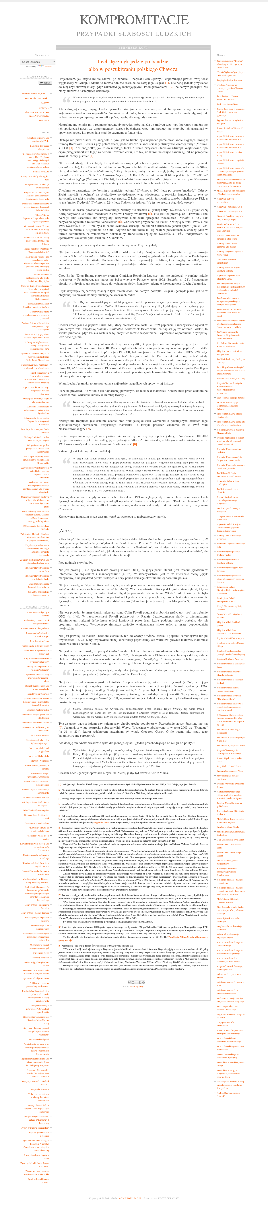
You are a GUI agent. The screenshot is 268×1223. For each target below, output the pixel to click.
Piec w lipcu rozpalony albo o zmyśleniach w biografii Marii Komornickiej (36, 459)
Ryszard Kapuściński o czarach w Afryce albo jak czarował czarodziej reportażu (230, 441)
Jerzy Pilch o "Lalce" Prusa (228, 766)
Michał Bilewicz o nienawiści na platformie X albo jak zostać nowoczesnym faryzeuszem (231, 182)
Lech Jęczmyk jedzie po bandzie (230, 397)
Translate (48, 66)
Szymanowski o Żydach (39, 1039)
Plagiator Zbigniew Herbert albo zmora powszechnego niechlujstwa (35, 326)
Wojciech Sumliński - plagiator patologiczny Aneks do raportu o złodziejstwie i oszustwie (231, 891)
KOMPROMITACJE (134, 19)
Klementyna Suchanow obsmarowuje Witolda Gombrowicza (227, 871)
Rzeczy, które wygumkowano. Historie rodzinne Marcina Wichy (36, 1020)
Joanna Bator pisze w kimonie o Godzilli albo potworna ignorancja (230, 112)
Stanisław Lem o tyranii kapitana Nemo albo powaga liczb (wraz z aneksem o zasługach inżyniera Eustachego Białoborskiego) (35, 292)
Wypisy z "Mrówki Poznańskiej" (35, 1127)
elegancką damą (101, 822)
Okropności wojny (41, 952)
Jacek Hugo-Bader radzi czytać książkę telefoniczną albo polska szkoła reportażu (230, 370)
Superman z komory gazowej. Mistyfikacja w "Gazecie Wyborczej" (36, 1031)
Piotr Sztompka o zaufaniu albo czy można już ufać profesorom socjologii (230, 910)
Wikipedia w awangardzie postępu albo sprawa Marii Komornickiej (37, 448)
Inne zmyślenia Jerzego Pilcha (230, 770)
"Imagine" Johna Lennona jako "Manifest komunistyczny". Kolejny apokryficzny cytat (36, 195)
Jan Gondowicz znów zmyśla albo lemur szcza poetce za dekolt (229, 312)
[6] (120, 221)
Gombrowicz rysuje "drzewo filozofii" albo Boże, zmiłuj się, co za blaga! (36, 229)
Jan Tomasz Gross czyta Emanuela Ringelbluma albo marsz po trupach (229, 335)
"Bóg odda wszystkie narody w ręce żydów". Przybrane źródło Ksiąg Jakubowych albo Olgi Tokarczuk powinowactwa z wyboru (35, 160)
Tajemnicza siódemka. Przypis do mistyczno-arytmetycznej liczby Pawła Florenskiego (35, 356)
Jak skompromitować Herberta (36, 797)
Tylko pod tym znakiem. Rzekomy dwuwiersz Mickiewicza (38, 1097)
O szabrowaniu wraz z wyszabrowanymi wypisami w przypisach (36, 315)
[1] (167, 82)
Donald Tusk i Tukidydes (38, 693)
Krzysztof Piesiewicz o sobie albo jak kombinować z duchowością (34, 847)
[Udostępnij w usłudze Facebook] (140, 982)
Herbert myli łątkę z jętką (38, 755)
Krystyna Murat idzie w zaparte (230, 638)
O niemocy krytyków (40, 957)
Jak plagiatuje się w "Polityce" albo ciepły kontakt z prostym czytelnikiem (230, 64)
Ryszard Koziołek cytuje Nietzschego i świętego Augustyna (227, 500)
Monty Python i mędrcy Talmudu (35, 912)
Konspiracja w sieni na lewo (37, 822)
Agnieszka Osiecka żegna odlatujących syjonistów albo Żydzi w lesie (36, 410)
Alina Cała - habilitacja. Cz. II (229, 211)
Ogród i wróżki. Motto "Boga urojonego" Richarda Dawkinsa (36, 390)
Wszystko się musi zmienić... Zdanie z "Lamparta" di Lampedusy (36, 1119)
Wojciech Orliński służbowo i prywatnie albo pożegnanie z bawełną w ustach (229, 707)
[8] (135, 444)
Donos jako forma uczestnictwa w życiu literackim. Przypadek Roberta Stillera (35, 207)
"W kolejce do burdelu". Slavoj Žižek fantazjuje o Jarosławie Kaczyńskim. (230, 1084)
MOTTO (45, 102)
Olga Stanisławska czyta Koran (230, 839)
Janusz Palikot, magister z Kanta (231, 745)
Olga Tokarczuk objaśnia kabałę (35, 978)
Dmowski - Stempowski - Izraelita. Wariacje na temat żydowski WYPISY (37, 1073)
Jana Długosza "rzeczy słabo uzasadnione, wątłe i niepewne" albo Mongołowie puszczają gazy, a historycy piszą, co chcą (36, 263)
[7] (88, 428)
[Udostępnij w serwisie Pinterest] (143, 982)
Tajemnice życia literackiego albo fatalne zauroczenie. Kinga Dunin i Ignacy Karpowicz (35, 1062)
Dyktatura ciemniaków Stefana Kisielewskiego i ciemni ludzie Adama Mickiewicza (36, 701)
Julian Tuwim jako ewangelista (36, 810)
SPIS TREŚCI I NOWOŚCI (37, 98)
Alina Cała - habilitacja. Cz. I (229, 206)
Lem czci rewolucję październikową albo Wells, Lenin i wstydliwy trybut (37, 277)
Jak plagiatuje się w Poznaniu (229, 80)
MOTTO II (44, 107)
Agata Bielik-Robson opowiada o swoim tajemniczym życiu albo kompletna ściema (231, 171)
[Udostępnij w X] (136, 982)
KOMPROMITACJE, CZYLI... (35, 93)
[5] (150, 213)
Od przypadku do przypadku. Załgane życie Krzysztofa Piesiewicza (36, 421)
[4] (91, 156)
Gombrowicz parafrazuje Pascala (35, 722)
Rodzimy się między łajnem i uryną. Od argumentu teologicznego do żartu (36, 345)
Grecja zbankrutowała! (39, 735)
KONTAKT (44, 120)
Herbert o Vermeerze (40, 760)
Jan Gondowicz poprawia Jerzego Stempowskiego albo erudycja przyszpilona (229, 301)
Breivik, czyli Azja (41, 171)
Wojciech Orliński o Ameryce (229, 658)
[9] (60, 727)
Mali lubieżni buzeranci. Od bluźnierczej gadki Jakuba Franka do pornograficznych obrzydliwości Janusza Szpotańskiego (37, 893)
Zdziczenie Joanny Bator (227, 104)
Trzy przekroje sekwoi (39, 1089)
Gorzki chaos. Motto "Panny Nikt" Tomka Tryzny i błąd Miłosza (36, 240)
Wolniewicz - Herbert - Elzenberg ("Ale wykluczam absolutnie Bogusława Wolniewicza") (34, 537)
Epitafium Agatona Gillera (38, 709)
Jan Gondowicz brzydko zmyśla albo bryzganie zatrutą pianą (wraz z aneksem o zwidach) (231, 323)
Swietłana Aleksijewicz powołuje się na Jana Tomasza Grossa (230, 88)
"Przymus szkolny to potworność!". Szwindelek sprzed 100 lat (37, 1008)
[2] (172, 86)
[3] (71, 148)
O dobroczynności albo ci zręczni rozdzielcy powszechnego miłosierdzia (35, 936)
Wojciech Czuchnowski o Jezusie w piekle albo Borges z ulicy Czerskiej (230, 227)
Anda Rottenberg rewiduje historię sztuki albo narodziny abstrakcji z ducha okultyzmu (229, 795)
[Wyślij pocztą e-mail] (129, 982)
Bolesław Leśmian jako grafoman (34, 628)
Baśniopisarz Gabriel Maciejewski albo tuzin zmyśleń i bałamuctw (230, 590)
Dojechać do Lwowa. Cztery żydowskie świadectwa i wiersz (37, 677)
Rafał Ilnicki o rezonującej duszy (231, 378)
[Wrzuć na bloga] (133, 982)
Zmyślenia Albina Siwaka (228, 826)
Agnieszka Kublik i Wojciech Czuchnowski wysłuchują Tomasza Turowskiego (229, 527)
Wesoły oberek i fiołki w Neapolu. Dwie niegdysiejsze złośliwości (36, 1108)
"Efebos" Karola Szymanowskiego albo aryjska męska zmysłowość (36, 218)
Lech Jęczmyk (137, 986)
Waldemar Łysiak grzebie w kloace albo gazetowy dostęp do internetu (230, 578)
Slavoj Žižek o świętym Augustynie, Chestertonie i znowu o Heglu (228, 1073)
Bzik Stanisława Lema (39, 641)
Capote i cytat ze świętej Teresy (35, 645)
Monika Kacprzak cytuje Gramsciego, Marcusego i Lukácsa (228, 405)
